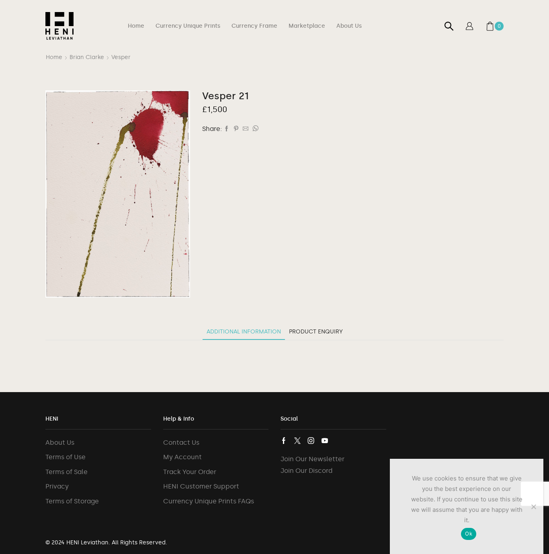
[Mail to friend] (245, 129)
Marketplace (307, 25)
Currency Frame (254, 25)
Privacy (57, 486)
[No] (533, 507)
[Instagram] (311, 440)
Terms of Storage (72, 501)
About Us (349, 25)
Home (136, 25)
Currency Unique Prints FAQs (208, 501)
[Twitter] (297, 440)
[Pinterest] (236, 129)
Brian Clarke (87, 57)
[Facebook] (226, 129)
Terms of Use (65, 457)
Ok (468, 533)
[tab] (244, 331)
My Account (182, 457)
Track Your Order (189, 472)
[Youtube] (325, 440)
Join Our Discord (306, 470)
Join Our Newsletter (312, 459)
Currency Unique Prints (188, 25)
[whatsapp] (254, 129)
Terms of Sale (66, 472)
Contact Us (181, 442)
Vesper (121, 57)
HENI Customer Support (201, 486)
